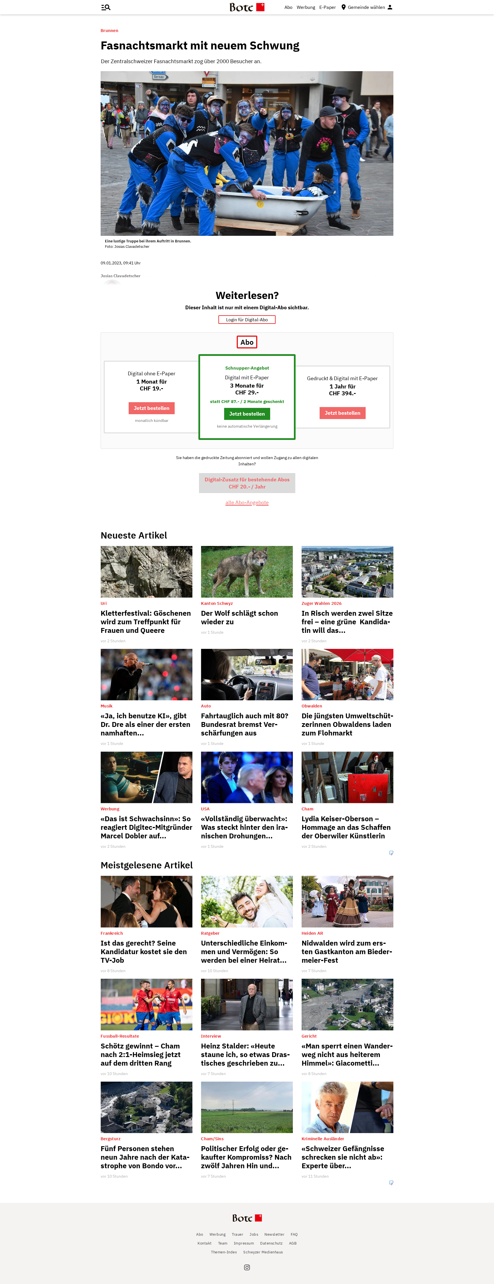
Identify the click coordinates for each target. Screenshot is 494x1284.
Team (223, 1243)
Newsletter (274, 1234)
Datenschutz (271, 1243)
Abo (288, 7)
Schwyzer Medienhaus (263, 1252)
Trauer (237, 1234)
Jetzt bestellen (152, 408)
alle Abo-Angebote (247, 502)
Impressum (244, 1243)
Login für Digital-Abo (247, 319)
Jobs (254, 1234)
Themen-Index (224, 1252)
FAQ (294, 1234)
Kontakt (205, 1243)
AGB (293, 1243)
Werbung (306, 7)
